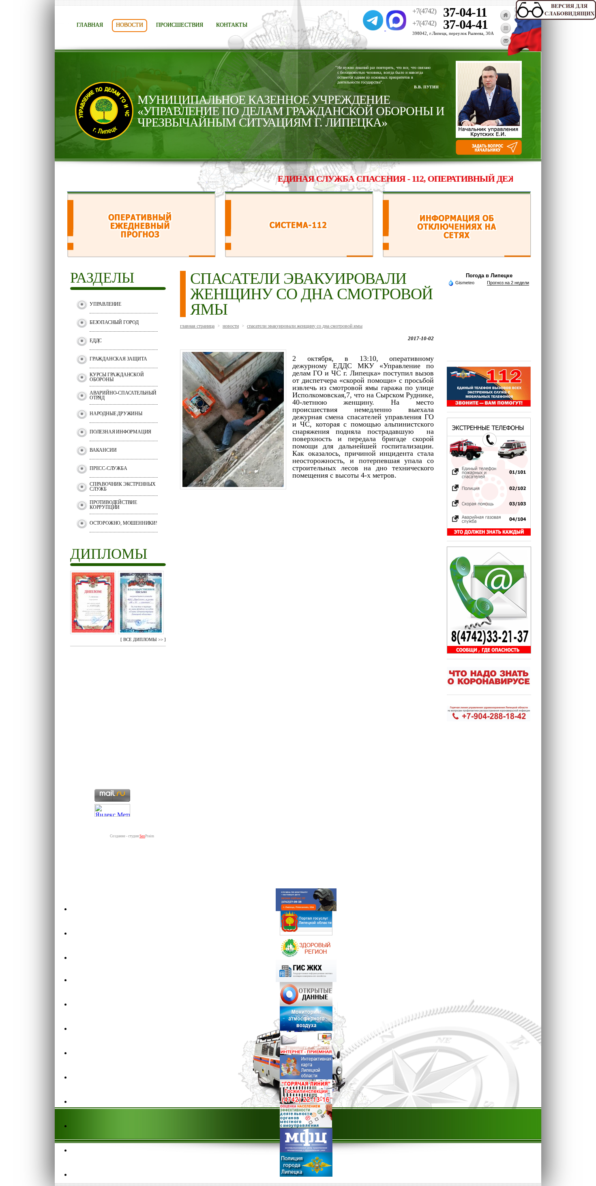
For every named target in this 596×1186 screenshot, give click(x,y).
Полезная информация (120, 432)
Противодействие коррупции (113, 505)
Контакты (231, 25)
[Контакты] (505, 44)
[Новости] (505, 31)
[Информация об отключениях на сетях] (456, 254)
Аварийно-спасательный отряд (123, 395)
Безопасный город (114, 322)
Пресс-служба (108, 468)
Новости (129, 25)
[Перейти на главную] (104, 138)
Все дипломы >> (143, 639)
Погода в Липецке (489, 275)
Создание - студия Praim (132, 836)
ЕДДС (96, 340)
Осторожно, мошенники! (123, 523)
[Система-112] (299, 254)
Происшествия (179, 25)
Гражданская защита (118, 359)
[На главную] (505, 18)
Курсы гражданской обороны (117, 377)
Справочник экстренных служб (123, 486)
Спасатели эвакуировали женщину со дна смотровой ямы (304, 326)
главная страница (197, 326)
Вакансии (103, 450)
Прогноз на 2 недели (508, 282)
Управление (105, 304)
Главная (90, 25)
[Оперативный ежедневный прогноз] (141, 254)
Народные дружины (116, 413)
